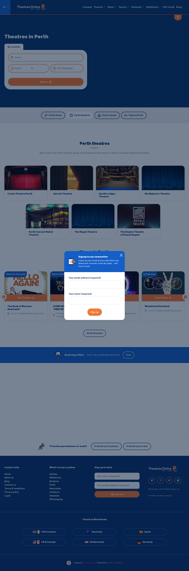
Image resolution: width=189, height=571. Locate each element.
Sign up (94, 312)
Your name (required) (80, 294)
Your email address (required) (85, 278)
